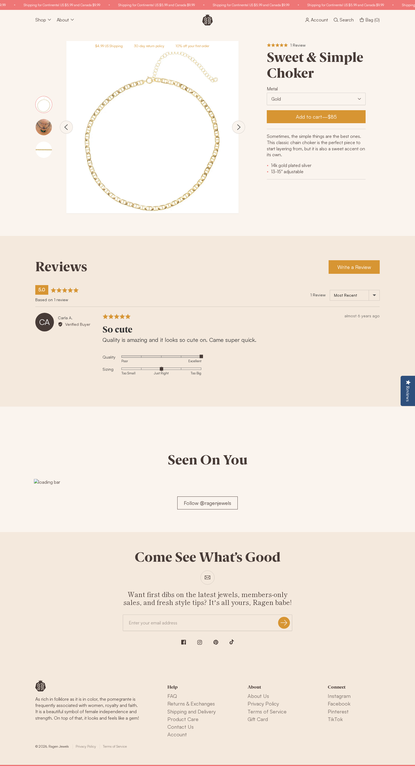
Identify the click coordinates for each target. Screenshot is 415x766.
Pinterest (338, 711)
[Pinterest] (215, 642)
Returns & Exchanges (191, 703)
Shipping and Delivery (191, 711)
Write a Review (354, 267)
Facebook (339, 703)
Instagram (339, 696)
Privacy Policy (263, 703)
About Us (258, 696)
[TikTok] (232, 642)
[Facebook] (183, 642)
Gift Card (258, 719)
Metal (272, 89)
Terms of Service (267, 711)
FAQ (172, 696)
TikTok (335, 719)
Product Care (182, 719)
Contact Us (180, 727)
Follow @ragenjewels (207, 503)
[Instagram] (199, 642)
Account (177, 734)
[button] (286, 45)
